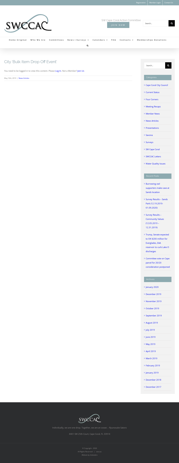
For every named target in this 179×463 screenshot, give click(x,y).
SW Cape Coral (153, 149)
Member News (153, 113)
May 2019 (150, 344)
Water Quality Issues (155, 163)
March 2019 (151, 358)
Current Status (152, 92)
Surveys (149, 142)
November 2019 (154, 301)
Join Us (80, 70)
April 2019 (151, 351)
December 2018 (153, 379)
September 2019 (154, 315)
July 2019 (150, 329)
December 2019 (153, 294)
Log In (58, 70)
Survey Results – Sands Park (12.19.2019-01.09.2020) (157, 203)
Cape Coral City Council (157, 85)
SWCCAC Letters (153, 156)
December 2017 (153, 386)
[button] (88, 45)
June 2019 (151, 337)
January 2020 (152, 287)
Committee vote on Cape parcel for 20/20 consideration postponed (158, 262)
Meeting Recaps (153, 106)
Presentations (152, 127)
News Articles (24, 78)
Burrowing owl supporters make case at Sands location (157, 188)
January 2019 (152, 372)
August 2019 (152, 322)
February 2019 (153, 365)
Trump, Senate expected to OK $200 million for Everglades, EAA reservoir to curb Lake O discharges (157, 243)
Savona (149, 135)
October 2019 (152, 308)
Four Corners (152, 99)
